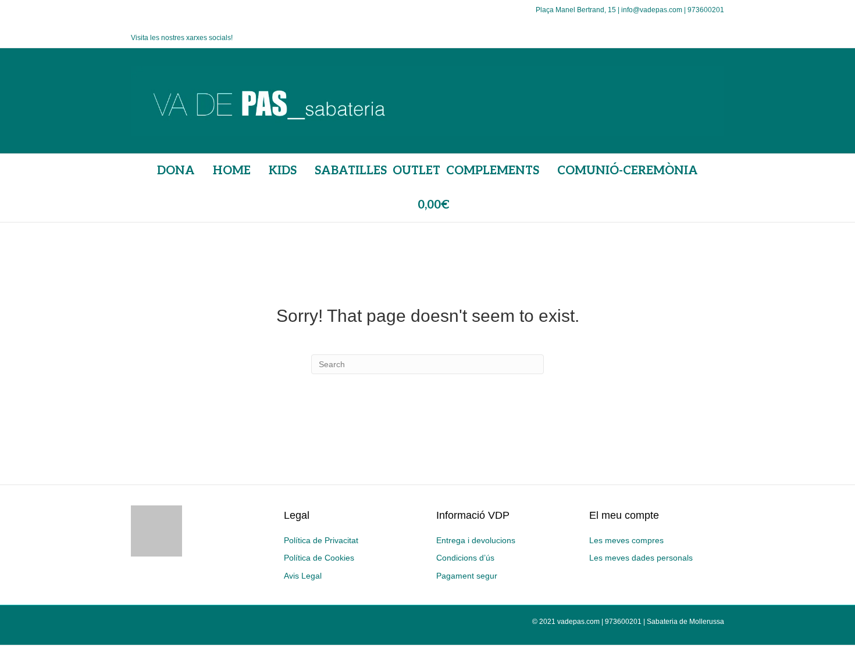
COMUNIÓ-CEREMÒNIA (627, 171)
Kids (283, 171)
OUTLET (416, 171)
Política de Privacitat (321, 540)
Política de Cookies (319, 557)
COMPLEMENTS (492, 171)
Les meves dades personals (641, 557)
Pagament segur (466, 575)
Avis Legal (303, 575)
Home (232, 171)
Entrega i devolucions (475, 540)
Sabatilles (351, 171)
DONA (176, 171)
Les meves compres (626, 540)
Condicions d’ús (465, 557)
